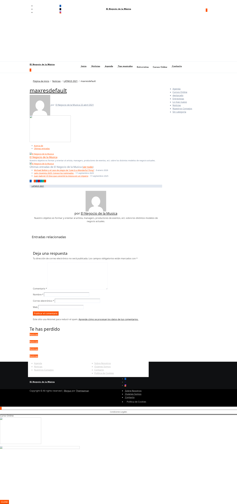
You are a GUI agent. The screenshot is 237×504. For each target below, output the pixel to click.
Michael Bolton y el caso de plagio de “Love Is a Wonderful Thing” (64, 170)
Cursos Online (160, 67)
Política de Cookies (104, 373)
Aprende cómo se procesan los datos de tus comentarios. (108, 319)
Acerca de (38, 145)
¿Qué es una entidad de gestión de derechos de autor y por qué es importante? (91, 359)
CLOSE (4, 501)
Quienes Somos (102, 366)
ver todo (88, 167)
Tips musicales (125, 66)
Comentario (40, 288)
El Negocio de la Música (118, 9)
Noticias (95, 66)
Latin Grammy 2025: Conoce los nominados (54, 173)
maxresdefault (48, 90)
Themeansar (82, 390)
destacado (178, 95)
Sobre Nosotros (102, 363)
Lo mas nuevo (180, 102)
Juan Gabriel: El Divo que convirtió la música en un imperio (61, 176)
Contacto (176, 66)
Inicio (83, 66)
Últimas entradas (42, 148)
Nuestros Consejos (182, 108)
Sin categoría (179, 111)
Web (35, 307)
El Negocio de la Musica (68, 104)
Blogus (67, 390)
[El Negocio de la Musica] (42, 153)
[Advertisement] (118, 41)
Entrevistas (143, 67)
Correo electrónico (43, 300)
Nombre (38, 294)
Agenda (108, 66)
